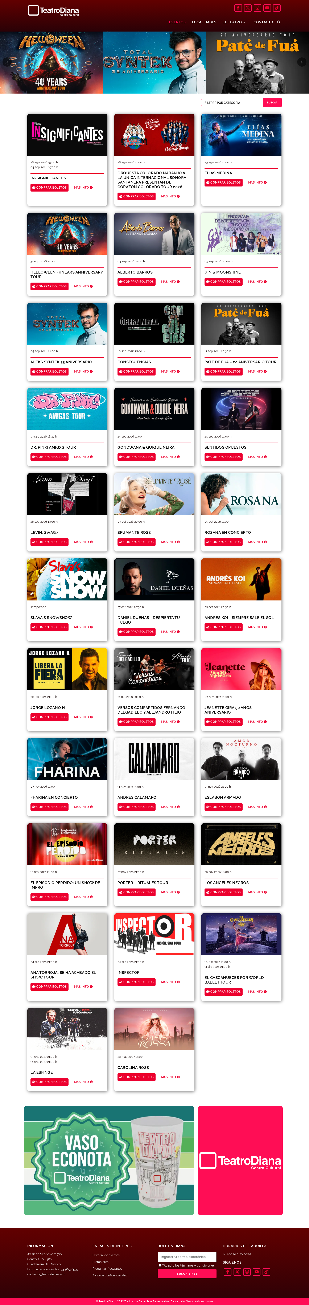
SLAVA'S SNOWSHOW (51, 617)
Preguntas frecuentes (107, 1268)
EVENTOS (177, 22)
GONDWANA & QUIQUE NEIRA (146, 447)
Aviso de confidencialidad (110, 1275)
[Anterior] (7, 62)
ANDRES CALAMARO (137, 797)
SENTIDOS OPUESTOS (226, 447)
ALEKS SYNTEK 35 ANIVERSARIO (61, 362)
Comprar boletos (51, 187)
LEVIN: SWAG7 (44, 532)
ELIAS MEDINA (218, 173)
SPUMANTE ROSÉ (134, 532)
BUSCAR (272, 102)
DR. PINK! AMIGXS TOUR (53, 447)
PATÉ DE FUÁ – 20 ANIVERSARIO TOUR (241, 362)
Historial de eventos (106, 1255)
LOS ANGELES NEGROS (227, 883)
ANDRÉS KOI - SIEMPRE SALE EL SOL (239, 617)
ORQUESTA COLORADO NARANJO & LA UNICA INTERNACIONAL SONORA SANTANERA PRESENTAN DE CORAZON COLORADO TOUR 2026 (152, 180)
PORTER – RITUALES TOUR (143, 883)
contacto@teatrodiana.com (46, 1274)
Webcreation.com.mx (199, 1301)
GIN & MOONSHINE (223, 272)
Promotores (100, 1262)
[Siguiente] (301, 62)
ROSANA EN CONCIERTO (228, 532)
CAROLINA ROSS (133, 1067)
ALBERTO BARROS (135, 272)
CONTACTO (263, 22)
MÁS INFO (82, 187)
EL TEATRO (233, 22)
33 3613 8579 (69, 1269)
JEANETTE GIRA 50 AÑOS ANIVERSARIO (228, 709)
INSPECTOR (129, 972)
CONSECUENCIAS (134, 362)
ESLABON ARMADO (223, 797)
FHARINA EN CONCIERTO (54, 797)
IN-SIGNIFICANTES (48, 178)
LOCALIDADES (204, 22)
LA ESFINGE (41, 1072)
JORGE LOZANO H (47, 707)
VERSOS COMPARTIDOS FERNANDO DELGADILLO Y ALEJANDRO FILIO (151, 709)
